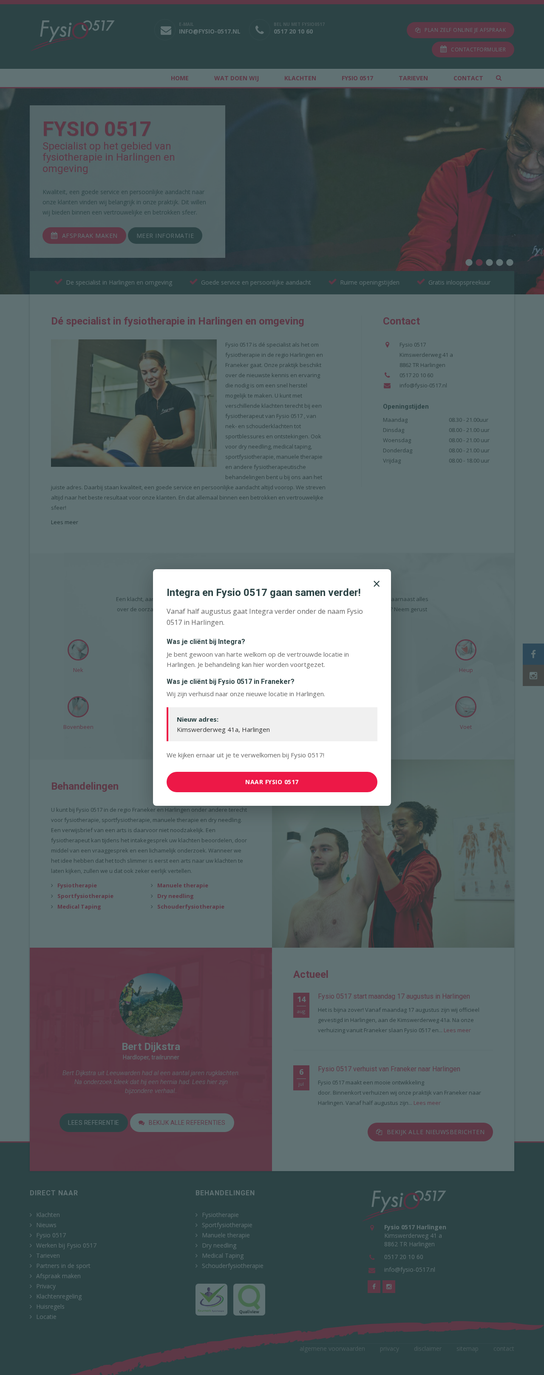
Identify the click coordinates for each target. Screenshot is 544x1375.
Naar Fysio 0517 (272, 782)
